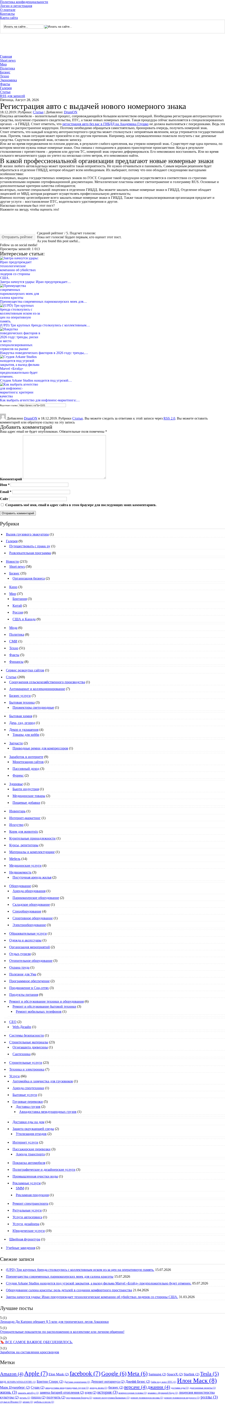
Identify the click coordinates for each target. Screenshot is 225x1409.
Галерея (6, 88)
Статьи (5, 92)
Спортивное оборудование (33, 918)
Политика (7, 68)
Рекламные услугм (27, 1183)
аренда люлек (98, 1388)
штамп (28, 1402)
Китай (17, 605)
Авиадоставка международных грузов (47, 1112)
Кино (13, 587)
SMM (20, 1188)
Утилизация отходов (31, 1134)
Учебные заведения (20, 1248)
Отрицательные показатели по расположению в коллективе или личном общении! (62, 1332)
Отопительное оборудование (31, 960)
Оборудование (20, 886)
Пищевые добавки (26, 802)
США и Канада (24, 619)
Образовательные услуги (28, 933)
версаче (135, 1387)
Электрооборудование (29, 925)
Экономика (8, 80)
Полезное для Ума (22, 974)
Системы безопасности (26, 1035)
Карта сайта (9, 18)
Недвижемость (20, 872)
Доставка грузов (28, 1106)
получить (55, 1397)
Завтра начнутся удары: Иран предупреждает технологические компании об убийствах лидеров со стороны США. (92, 1297)
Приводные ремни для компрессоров (40, 748)
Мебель (14, 859)
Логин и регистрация (16, 6)
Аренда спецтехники (28, 1088)
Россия (18, 612)
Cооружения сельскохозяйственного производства (47, 682)
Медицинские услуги (25, 865)
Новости (12, 561)
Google (114, 1373)
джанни (158, 1387)
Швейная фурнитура (24, 1239)
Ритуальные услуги (27, 1210)
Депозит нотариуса (108, 1381)
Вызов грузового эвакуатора (27, 534)
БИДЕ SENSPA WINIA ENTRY (18, 1382)
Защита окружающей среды (33, 1129)
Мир (3, 64)
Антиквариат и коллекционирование (37, 689)
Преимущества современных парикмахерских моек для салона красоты (59, 1276)
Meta (137, 1373)
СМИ (13, 641)
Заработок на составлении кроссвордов (29, 1352)
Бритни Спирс (50, 1381)
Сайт (4, 499)
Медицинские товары (29, 796)
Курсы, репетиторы (23, 845)
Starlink (191, 1374)
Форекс (18, 775)
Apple (36, 1373)
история (107, 1392)
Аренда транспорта (30, 1154)
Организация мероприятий (29, 947)
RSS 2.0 (169, 418)
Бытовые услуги (25, 1095)
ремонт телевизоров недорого (182, 1398)
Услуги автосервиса (27, 1217)
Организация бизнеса (29, 578)
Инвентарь (17, 811)
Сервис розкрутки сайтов (25, 670)
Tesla (209, 1374)
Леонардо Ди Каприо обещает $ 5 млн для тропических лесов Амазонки (54, 1322)
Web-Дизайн (22, 1027)
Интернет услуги (25, 1142)
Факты (5, 84)
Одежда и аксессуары (25, 940)
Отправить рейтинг (17, 237)
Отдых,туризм (20, 954)
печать (25, 1398)
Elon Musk (59, 1374)
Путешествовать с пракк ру (29, 546)
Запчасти (16, 743)
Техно (4, 76)
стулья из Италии (11, 1402)
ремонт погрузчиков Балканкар (111, 1398)
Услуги (14, 1076)
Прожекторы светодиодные (33, 707)
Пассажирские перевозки (32, 1149)
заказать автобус (28, 1393)
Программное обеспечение (29, 981)
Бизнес (5, 72)
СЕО (12, 1022)
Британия (20, 599)
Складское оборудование (31, 904)
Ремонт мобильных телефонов (39, 1011)
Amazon (11, 1374)
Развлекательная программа (30, 553)
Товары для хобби (26, 735)
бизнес (115, 1387)
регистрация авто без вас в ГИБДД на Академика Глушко (105, 124)
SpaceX (175, 1374)
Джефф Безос (137, 1381)
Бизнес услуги (20, 695)
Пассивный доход (26, 768)
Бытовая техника (22, 702)
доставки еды (180, 1388)
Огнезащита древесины (30, 1047)
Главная (6, 56)
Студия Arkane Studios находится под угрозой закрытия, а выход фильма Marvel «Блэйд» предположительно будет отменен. (98, 1283)
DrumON (70, 112)
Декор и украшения (23, 729)
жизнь (8, 1392)
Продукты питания (23, 994)
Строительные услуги (25, 1062)
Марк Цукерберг (15, 1387)
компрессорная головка (132, 1393)
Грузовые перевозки (28, 1101)
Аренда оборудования (29, 891)
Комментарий (11, 479)
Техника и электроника (26, 1069)
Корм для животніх (23, 831)
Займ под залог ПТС (163, 1382)
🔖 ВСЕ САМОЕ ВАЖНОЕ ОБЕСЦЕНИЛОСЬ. (36, 1342)
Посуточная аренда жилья (32, 877)
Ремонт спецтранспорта (30, 1203)
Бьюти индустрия (26, 789)
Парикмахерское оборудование (36, 898)
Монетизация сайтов (28, 762)
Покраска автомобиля (29, 1163)
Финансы (16, 662)
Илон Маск (197, 1380)
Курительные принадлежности (32, 838)
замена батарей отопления (62, 1392)
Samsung (157, 1374)
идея (90, 1392)
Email (5, 492)
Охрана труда (19, 967)
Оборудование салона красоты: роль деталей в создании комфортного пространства (69, 1290)
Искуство (16, 825)
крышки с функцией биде (163, 1393)
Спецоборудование (27, 911)
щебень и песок (44, 1402)
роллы (209, 1397)
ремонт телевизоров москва (147, 1398)
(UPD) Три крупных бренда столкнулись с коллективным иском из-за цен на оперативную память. (80, 1270)
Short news (8, 60)
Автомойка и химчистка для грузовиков (43, 1081)
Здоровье (16, 784)
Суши (37, 1387)
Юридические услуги (29, 1231)
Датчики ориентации (77, 1382)
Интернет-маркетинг (25, 818)
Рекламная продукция (32, 1195)
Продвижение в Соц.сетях (29, 988)
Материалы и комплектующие (32, 852)
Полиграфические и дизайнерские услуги (44, 1169)
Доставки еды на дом (28, 1122)
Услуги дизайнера (26, 1224)
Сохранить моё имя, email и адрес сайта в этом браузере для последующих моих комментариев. (80, 505)
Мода (13, 628)
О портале (7, 10)
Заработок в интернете (26, 757)
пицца (38, 1397)
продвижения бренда (79, 1398)
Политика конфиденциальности (24, 2)
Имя (5, 484)
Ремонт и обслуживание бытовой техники (44, 1006)
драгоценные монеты (203, 1388)
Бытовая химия (20, 716)
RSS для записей (12, 96)
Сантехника (22, 1054)
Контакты (7, 14)
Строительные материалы (28, 1042)
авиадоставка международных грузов (67, 1388)
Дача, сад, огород (22, 723)
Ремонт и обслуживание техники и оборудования (46, 1001)
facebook (85, 1373)
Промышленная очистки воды (35, 1176)
